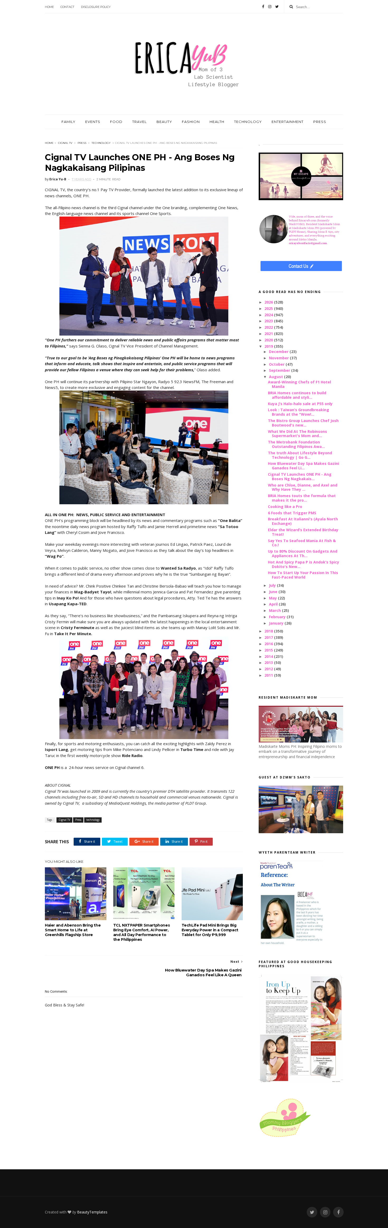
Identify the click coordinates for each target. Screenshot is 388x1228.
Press (82, 143)
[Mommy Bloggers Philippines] (285, 1137)
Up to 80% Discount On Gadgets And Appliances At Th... (302, 553)
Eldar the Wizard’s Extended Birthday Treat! (303, 532)
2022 (269, 327)
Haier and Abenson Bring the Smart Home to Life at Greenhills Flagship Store (73, 930)
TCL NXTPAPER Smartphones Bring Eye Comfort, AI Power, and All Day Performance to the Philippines (141, 932)
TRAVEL (139, 122)
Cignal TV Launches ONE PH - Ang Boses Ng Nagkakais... (300, 476)
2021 (269, 333)
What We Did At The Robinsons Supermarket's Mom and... (297, 433)
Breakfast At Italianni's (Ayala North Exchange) (303, 521)
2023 (269, 320)
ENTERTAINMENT (288, 122)
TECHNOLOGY (248, 122)
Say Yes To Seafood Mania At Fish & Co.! (302, 543)
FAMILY (68, 122)
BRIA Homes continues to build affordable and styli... (297, 395)
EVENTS (92, 122)
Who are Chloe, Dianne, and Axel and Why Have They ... (302, 487)
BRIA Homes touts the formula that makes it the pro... (302, 498)
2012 (269, 668)
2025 (269, 308)
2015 (269, 650)
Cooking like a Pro (285, 506)
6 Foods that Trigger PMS (292, 512)
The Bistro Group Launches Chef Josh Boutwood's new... (303, 423)
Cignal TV (65, 143)
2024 (269, 314)
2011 (269, 675)
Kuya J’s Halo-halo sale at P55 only (300, 403)
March (275, 610)
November (279, 357)
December (279, 351)
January (277, 623)
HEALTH (217, 122)
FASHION (191, 122)
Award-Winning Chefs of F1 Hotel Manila (299, 384)
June (273, 591)
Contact (67, 7)
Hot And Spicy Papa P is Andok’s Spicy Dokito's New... (303, 564)
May (273, 598)
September (280, 370)
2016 (269, 643)
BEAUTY (164, 122)
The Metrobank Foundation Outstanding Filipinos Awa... (296, 444)
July (273, 585)
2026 (269, 302)
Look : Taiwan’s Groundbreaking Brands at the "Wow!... (298, 412)
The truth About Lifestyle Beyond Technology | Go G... (300, 455)
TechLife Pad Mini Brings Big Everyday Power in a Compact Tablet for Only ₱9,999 (210, 930)
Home (49, 7)
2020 (269, 339)
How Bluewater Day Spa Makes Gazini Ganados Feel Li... (303, 465)
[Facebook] (263, 6)
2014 (269, 656)
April (274, 604)
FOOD (116, 122)
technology (101, 143)
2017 (269, 637)
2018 (269, 631)
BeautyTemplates (92, 1212)
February (278, 616)
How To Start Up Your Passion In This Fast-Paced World (303, 575)
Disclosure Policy (96, 7)
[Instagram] (269, 6)
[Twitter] (277, 6)
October (277, 364)
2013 (269, 662)
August (276, 376)
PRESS (319, 122)
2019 (269, 346)
